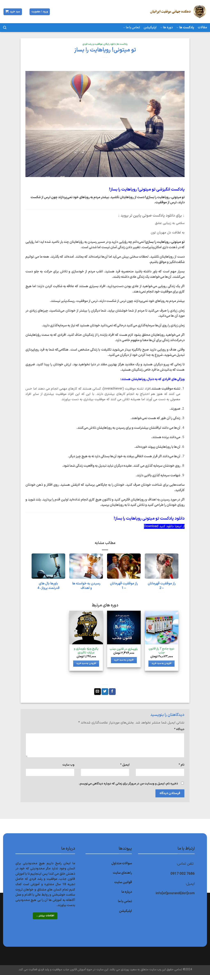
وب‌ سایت (68, 765)
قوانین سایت (123, 882)
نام (181, 765)
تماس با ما (133, 27)
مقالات (202, 27)
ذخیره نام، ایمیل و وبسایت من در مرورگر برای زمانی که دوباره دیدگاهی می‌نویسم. (128, 784)
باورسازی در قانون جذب (124, 649)
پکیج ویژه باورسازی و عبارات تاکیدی (86, 651)
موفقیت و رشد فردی (92, 44)
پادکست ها (186, 27)
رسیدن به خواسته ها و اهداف (86, 585)
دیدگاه (179, 729)
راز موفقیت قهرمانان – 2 (162, 585)
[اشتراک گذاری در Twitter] (105, 691)
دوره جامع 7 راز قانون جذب (161, 651)
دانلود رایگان (110, 44)
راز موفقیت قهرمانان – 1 (124, 585)
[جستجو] (4, 28)
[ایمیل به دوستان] (97, 691)
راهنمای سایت (122, 872)
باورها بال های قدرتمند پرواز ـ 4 (48, 585)
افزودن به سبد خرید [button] (161, 663)
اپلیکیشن (150, 27)
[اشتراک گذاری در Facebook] (112, 691)
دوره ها (168, 27)
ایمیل (124, 765)
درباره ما (126, 891)
